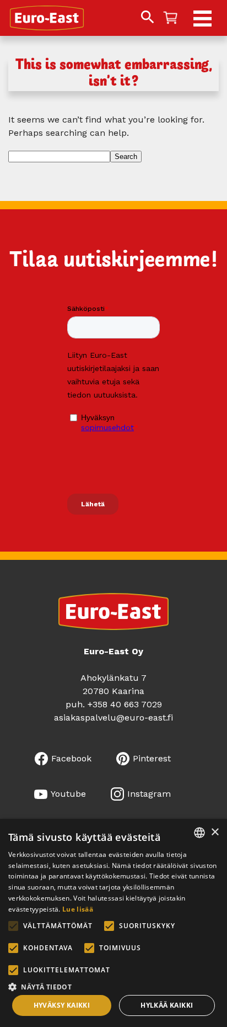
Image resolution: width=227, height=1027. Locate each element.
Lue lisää (77, 909)
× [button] (214, 832)
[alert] (113, 923)
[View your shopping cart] (170, 18)
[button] (113, 986)
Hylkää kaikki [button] (166, 1005)
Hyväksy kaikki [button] (62, 1005)
